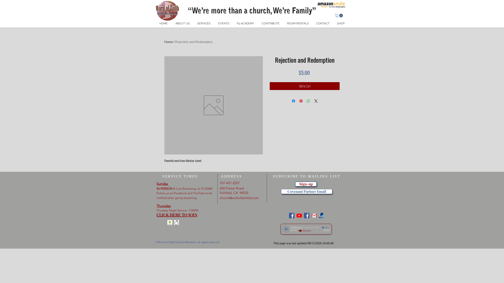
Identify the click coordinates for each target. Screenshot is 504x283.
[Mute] (323, 228)
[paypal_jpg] (321, 215)
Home (168, 42)
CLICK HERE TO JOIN (177, 214)
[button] (339, 15)
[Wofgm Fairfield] (299, 215)
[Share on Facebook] (293, 101)
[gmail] (314, 215)
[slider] (328, 228)
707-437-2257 (230, 183)
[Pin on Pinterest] (301, 101)
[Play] (286, 229)
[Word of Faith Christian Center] (306, 215)
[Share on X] (316, 101)
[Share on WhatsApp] (308, 101)
